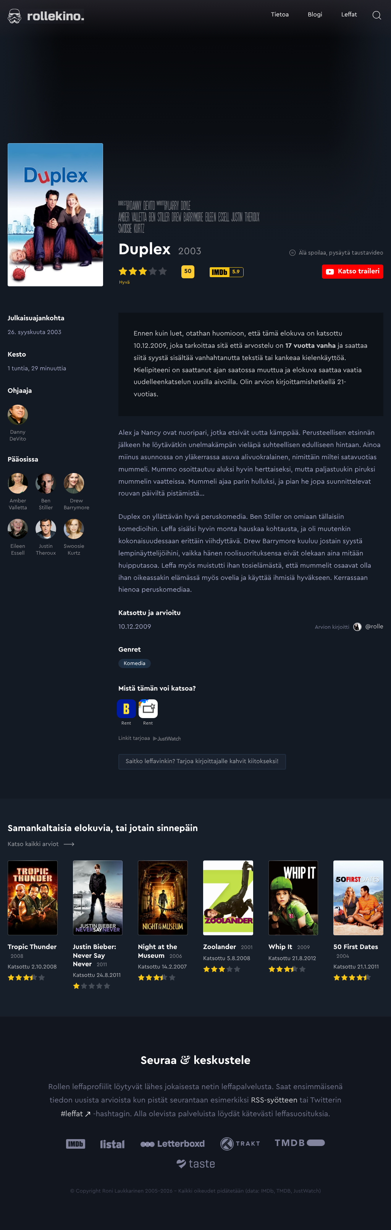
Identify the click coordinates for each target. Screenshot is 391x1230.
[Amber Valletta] (18, 492)
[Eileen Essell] (18, 538)
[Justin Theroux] (46, 538)
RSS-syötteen (274, 1100)
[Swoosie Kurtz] (74, 538)
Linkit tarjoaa (134, 738)
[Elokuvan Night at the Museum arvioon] (163, 921)
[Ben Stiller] (46, 492)
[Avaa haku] (376, 15)
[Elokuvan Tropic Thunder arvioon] (33, 921)
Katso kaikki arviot (34, 844)
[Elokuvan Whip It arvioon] (293, 917)
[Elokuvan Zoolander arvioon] (228, 917)
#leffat (72, 1114)
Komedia (134, 663)
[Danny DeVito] (18, 424)
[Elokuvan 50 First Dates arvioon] (358, 921)
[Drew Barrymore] (74, 492)
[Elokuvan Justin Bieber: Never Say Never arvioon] (98, 925)
